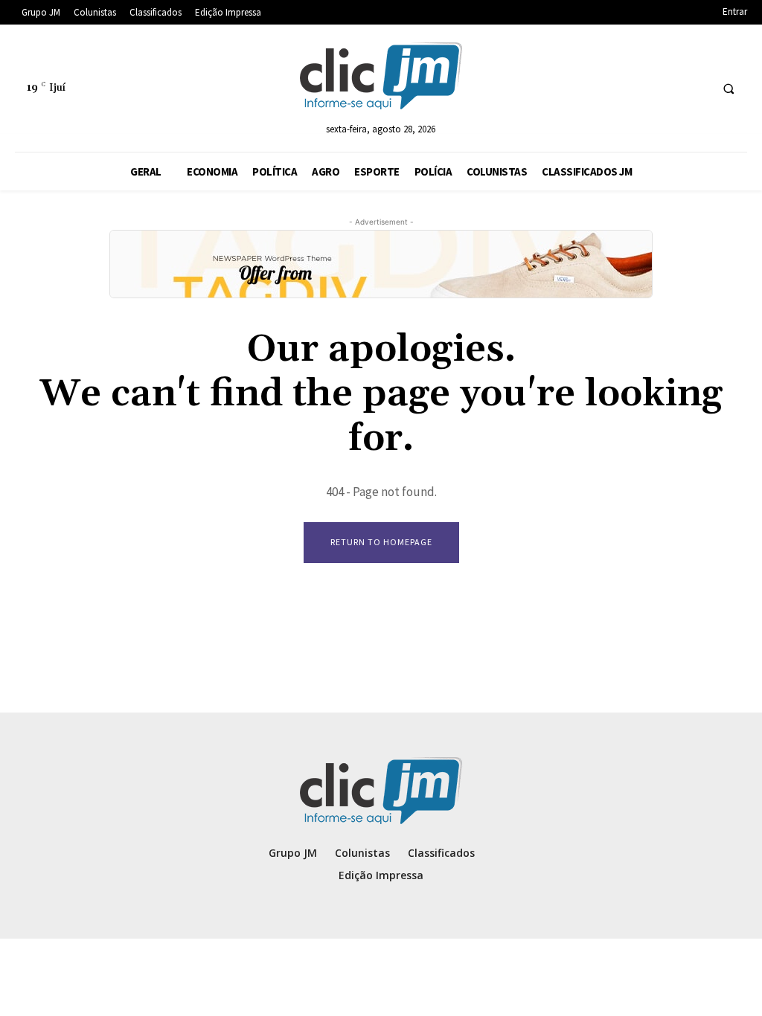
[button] (728, 88)
